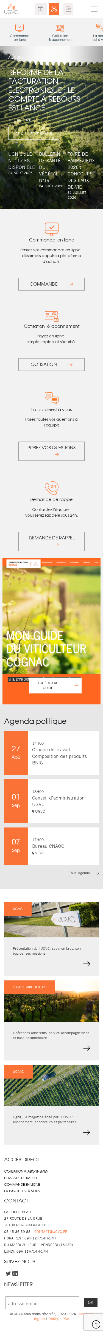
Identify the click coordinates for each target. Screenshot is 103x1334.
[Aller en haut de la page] (96, 1324)
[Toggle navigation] (94, 9)
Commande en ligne (22, 1184)
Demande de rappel (21, 1178)
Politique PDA (58, 1319)
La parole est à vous (22, 1191)
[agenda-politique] (68, 9)
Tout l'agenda (80, 873)
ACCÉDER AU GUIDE (48, 685)
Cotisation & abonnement (27, 1171)
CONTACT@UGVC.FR (50, 1232)
